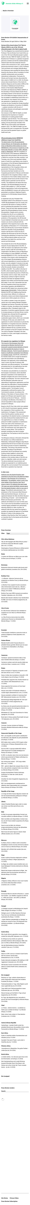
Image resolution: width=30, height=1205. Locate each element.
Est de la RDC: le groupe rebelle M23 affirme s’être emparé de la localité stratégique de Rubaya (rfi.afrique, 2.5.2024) (13, 750)
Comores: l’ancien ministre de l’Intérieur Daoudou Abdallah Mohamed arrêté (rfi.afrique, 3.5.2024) (14, 727)
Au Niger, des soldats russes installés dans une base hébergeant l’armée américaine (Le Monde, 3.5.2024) (14, 866)
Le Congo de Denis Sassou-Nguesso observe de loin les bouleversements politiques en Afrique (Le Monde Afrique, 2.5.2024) (14, 795)
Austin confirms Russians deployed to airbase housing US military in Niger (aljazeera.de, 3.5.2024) (14, 859)
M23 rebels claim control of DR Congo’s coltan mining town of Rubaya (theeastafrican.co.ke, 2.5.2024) (14, 744)
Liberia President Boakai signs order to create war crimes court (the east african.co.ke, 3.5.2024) (14, 806)
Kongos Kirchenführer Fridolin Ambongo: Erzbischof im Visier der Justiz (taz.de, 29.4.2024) (12, 774)
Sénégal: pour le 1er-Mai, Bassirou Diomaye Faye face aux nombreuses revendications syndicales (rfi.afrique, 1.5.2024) (13, 915)
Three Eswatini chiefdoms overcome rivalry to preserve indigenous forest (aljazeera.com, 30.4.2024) (14, 634)
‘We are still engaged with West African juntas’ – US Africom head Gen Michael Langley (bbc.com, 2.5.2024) (14, 543)
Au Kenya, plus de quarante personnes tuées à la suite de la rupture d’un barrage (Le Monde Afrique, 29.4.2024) (15, 708)
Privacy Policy (14, 1198)
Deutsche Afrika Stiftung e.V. (14, 3)
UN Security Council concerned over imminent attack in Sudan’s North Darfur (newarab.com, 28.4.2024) (14, 966)
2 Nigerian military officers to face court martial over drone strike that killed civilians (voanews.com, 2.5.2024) (14, 882)
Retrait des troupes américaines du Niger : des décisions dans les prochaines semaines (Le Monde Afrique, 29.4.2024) (14, 872)
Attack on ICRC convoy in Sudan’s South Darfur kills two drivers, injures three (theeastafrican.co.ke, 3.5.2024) (14, 955)
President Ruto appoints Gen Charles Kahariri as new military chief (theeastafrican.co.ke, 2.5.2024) (14, 681)
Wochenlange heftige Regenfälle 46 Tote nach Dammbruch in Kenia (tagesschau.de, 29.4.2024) (14, 701)
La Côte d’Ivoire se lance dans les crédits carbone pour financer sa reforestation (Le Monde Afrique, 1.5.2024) (13, 619)
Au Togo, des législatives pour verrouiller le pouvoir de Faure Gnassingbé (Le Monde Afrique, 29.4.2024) (15, 999)
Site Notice (4, 1198)
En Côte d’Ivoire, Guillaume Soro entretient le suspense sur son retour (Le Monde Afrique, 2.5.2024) (13, 612)
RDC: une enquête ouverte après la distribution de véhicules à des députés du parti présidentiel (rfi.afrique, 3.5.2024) (14, 737)
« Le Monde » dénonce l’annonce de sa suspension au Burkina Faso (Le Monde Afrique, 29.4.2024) (14, 580)
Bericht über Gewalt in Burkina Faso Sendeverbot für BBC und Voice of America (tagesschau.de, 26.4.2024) (15, 599)
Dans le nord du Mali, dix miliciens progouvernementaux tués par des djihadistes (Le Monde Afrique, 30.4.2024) (14, 827)
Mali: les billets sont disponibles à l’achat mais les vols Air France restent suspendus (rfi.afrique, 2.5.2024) (15, 821)
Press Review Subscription (9, 1201)
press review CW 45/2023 (9, 290)
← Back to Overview (7, 10)
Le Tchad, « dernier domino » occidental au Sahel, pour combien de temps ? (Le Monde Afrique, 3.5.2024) (13, 1009)
